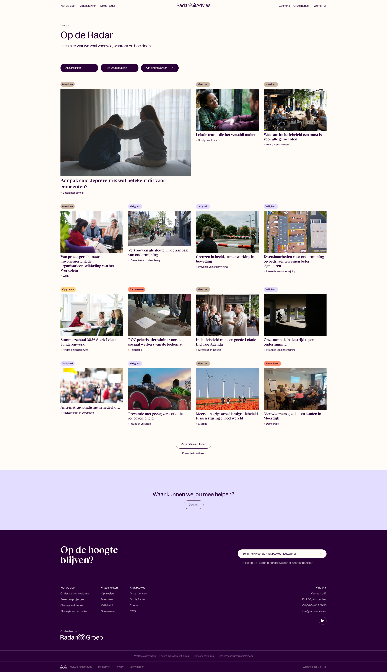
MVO (133, 611)
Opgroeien (107, 593)
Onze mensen (301, 5)
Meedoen (107, 599)
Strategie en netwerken (74, 611)
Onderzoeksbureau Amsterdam (236, 656)
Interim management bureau (174, 656)
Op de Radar (107, 5)
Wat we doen (68, 5)
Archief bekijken (302, 563)
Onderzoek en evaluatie (74, 593)
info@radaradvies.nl (314, 611)
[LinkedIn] (323, 621)
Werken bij (320, 5)
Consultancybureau (204, 656)
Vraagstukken (88, 5)
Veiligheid (107, 605)
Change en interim (71, 605)
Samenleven (108, 611)
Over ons (284, 5)
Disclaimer (104, 666)
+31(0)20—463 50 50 (314, 605)
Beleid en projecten (72, 599)
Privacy (120, 666)
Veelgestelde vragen (145, 656)
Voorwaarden (137, 666)
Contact (135, 605)
